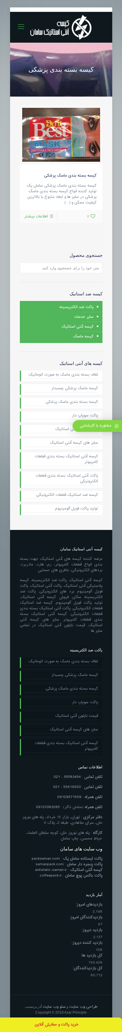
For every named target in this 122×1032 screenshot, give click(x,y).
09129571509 (69, 797)
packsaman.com (46, 858)
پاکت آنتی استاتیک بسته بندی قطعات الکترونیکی (67, 479)
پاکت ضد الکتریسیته (76, 307)
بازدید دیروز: (92, 930)
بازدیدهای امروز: (89, 905)
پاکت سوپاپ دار (85, 416)
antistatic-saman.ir (51, 870)
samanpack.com (50, 864)
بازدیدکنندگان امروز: (86, 917)
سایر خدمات (84, 317)
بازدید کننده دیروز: (87, 943)
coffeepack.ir (51, 875)
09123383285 (48, 807)
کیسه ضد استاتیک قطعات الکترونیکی (67, 495)
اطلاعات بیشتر (36, 216)
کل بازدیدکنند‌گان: (87, 968)
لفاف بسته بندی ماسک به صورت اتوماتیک (63, 375)
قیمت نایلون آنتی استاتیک (76, 429)
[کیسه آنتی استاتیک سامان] (61, 27)
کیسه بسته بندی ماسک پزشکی (70, 175)
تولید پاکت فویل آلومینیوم (76, 509)
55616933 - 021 (67, 787)
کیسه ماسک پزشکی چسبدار (74, 389)
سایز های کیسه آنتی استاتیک (74, 443)
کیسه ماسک (83, 336)
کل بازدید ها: (91, 956)
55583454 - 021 (67, 777)
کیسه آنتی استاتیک (77, 326)
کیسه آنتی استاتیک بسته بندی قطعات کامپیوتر (66, 459)
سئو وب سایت (54, 1007)
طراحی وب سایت (83, 1007)
